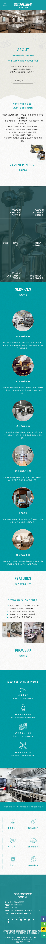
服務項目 (16, 917)
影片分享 (25, 917)
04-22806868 (16, 905)
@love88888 (19, 902)
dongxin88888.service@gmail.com (26, 910)
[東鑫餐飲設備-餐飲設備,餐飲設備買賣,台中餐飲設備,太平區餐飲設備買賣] (23, 5)
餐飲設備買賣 (15, 931)
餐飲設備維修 (26, 931)
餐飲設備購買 (37, 931)
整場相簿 (33, 917)
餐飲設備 (6, 931)
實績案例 (29, 917)
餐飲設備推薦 (34, 933)
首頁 (12, 917)
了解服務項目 (18, 81)
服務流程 (20, 917)
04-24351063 (16, 908)
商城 (8, 919)
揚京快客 (20, 937)
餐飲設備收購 (23, 933)
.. (33, 940)
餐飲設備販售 (12, 933)
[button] (21, 31)
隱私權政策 (16, 940)
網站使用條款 (27, 940)
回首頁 (8, 917)
